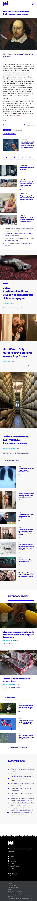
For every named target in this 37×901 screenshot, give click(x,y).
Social (4, 120)
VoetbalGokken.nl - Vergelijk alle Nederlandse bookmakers (20, 898)
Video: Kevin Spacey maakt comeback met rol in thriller (22, 770)
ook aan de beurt (16, 115)
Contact (10, 849)
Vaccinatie (6, 130)
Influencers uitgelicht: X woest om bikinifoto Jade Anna (20, 780)
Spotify (12, 863)
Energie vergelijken (12, 885)
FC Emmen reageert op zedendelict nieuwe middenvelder (22, 785)
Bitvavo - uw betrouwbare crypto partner (16, 893)
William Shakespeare (9, 133)
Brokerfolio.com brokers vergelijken (15, 891)
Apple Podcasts (14, 866)
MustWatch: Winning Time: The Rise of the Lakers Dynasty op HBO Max (22, 804)
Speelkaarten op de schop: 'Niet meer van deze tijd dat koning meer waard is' (19, 235)
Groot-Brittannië (17, 130)
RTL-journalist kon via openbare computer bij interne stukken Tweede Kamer (22, 799)
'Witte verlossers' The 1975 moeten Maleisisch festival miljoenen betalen (19, 239)
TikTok (12, 868)
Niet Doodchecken (9, 449)
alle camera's (13, 75)
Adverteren (27, 849)
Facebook (13, 859)
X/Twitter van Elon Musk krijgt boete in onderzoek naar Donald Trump (19, 230)
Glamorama (23, 165)
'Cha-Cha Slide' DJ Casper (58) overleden (22, 793)
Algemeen (23, 180)
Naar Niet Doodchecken (18, 747)
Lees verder (3, 190)
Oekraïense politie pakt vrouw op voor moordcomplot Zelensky (21, 814)
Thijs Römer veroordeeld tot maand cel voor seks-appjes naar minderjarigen (21, 775)
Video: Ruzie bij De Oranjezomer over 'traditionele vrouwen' (18, 244)
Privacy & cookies (18, 849)
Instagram (13, 861)
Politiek (22, 216)
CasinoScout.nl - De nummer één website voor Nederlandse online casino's (20, 895)
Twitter (12, 856)
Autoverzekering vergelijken (13, 887)
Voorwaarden (11, 851)
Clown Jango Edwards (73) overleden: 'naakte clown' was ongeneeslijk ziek (21, 809)
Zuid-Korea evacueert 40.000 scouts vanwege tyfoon (21, 790)
